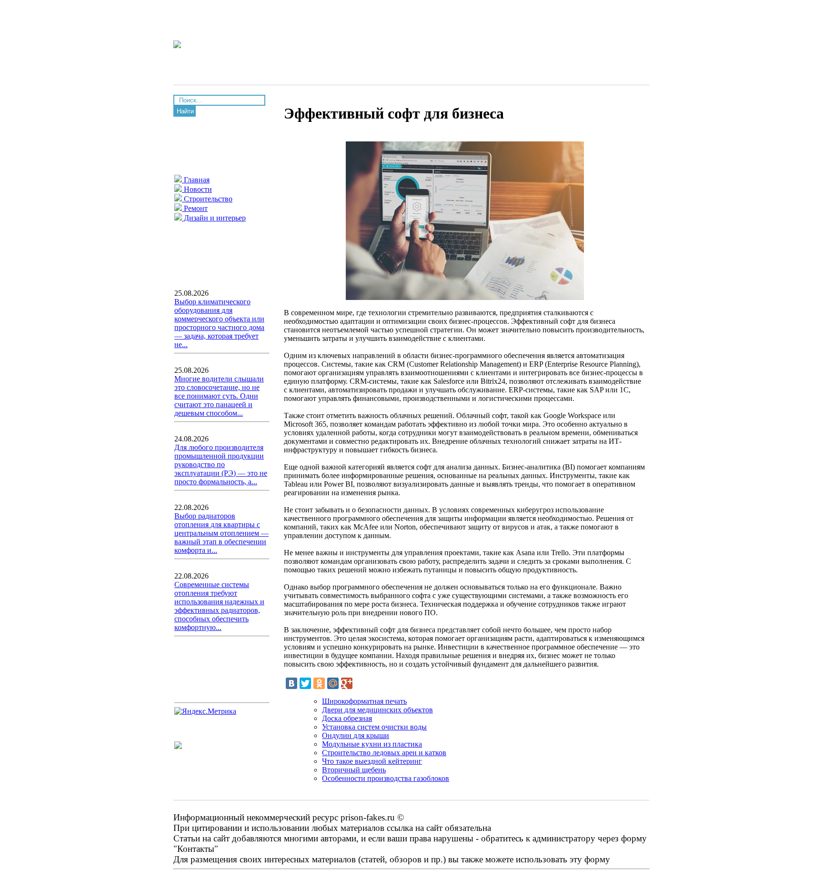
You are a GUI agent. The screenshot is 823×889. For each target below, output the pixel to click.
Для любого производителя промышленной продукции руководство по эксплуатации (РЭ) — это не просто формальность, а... (220, 464)
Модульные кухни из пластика (372, 744)
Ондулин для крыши (355, 735)
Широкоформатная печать (364, 701)
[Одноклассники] (319, 683)
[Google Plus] (346, 683)
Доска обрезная (347, 718)
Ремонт (195, 208)
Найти (185, 111)
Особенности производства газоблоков (385, 778)
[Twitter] (305, 683)
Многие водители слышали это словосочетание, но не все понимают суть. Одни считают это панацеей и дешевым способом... (219, 396)
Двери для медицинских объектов (377, 710)
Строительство (207, 199)
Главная (196, 180)
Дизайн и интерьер (214, 218)
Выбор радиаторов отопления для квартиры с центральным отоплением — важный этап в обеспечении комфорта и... (221, 533)
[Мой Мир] (333, 683)
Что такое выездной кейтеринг (372, 761)
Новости (197, 189)
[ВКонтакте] (291, 683)
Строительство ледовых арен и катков (384, 753)
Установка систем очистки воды (374, 727)
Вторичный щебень (354, 770)
